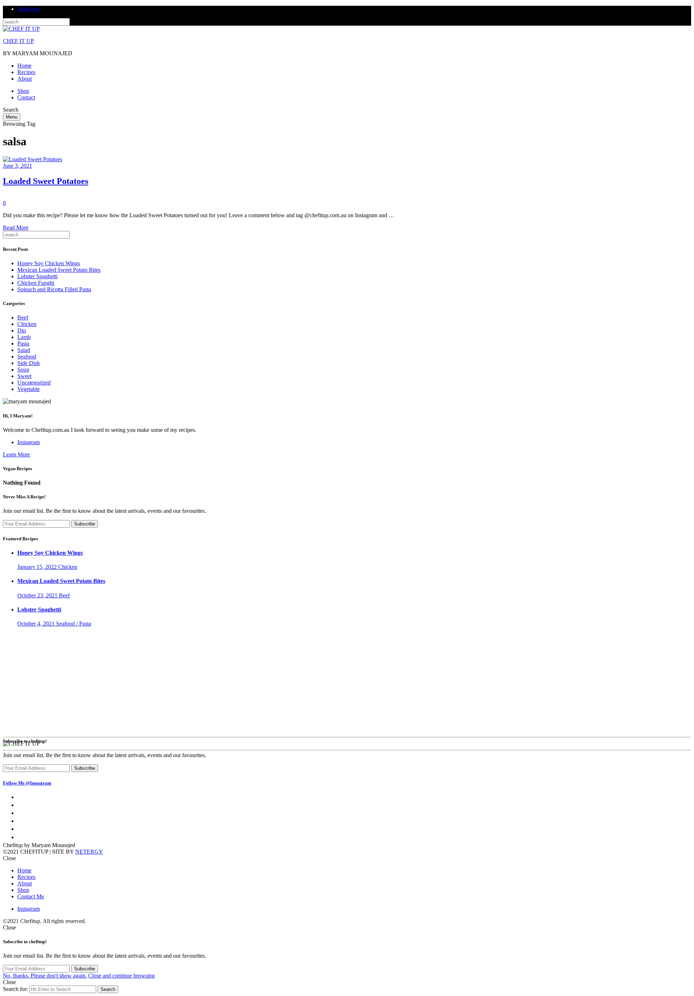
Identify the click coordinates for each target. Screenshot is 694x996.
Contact (26, 97)
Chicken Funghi (35, 283)
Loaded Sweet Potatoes (45, 181)
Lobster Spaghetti (37, 276)
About (24, 79)
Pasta (23, 343)
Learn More (16, 454)
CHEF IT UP (18, 41)
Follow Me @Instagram (27, 783)
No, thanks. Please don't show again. (45, 976)
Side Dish (28, 363)
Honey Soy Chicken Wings (48, 263)
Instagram (28, 9)
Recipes (26, 72)
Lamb (24, 337)
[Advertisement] (347, 683)
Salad (23, 350)
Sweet (24, 376)
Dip (21, 330)
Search (107, 989)
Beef (22, 317)
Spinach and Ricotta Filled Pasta (54, 289)
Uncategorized (34, 382)
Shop (23, 91)
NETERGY (89, 852)
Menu (11, 117)
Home (24, 66)
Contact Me (30, 896)
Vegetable (14, 196)
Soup (23, 369)
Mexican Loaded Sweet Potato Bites (58, 270)
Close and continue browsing (121, 976)
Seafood (26, 356)
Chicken (27, 324)
